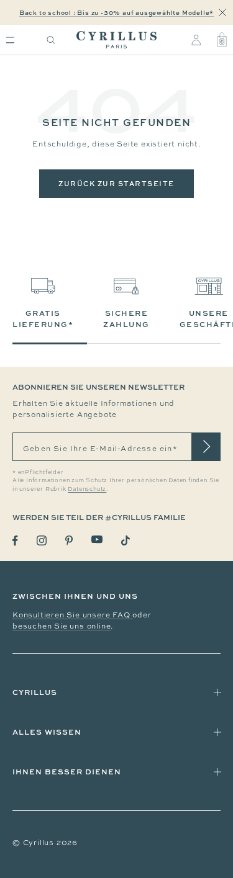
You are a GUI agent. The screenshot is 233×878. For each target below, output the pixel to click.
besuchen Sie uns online (61, 626)
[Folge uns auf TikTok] (125, 540)
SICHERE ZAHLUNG (126, 318)
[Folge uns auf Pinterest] (69, 540)
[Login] (196, 40)
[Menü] (10, 40)
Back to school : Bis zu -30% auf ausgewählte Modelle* (116, 12)
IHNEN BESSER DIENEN (66, 771)
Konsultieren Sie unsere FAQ (72, 615)
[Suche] (51, 40)
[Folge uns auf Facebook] (15, 540)
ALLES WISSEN (46, 732)
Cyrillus (34, 692)
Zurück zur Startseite (116, 183)
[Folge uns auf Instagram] (42, 540)
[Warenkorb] (222, 39)
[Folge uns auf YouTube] (97, 539)
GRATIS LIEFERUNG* (42, 318)
